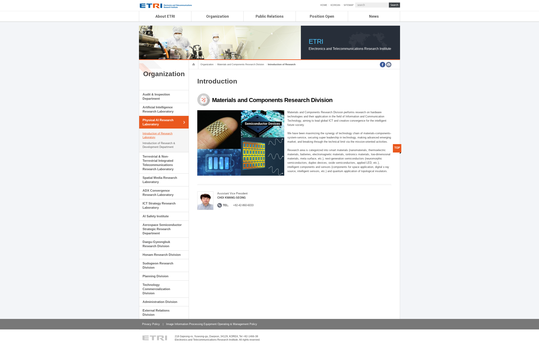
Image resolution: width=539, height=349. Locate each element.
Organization (217, 16)
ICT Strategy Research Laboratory (159, 205)
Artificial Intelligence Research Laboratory (158, 109)
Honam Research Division (162, 254)
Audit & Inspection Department (156, 96)
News (374, 16)
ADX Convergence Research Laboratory (158, 192)
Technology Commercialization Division (156, 289)
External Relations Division (156, 312)
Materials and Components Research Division (240, 64)
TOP (397, 147)
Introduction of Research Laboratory (157, 135)
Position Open (322, 16)
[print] (388, 64)
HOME (323, 5)
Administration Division (160, 302)
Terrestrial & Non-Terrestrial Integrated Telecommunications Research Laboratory (158, 163)
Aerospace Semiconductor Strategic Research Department (162, 229)
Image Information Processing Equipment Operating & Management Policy (211, 324)
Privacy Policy (151, 324)
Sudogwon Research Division (158, 265)
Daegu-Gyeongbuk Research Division (156, 244)
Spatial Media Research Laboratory (160, 180)
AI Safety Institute (156, 216)
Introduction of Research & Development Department (159, 145)
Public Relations (270, 16)
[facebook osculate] (382, 64)
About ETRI (165, 16)
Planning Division (155, 276)
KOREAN (335, 5)
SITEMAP (349, 5)
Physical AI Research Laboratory (158, 122)
